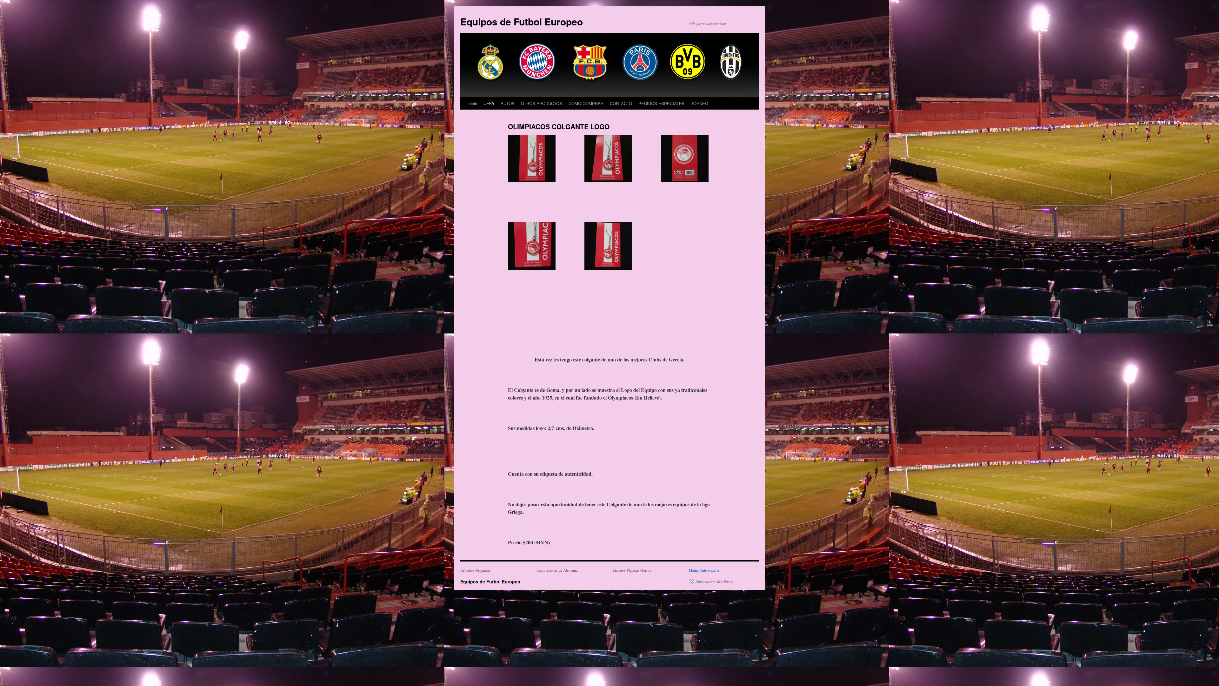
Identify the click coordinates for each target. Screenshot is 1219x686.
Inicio (472, 103)
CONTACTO (621, 103)
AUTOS (508, 103)
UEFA (488, 103)
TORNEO (699, 103)
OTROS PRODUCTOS (541, 103)
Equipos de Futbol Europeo (521, 21)
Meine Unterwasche (704, 570)
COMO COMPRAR (586, 103)
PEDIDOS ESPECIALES (661, 103)
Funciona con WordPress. (714, 581)
